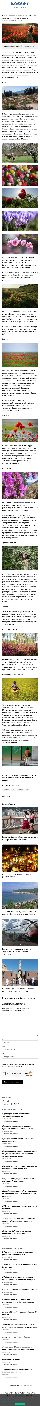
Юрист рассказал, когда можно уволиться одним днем (16, 1114)
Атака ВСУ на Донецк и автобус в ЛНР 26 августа (19, 1265)
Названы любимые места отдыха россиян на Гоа (16, 875)
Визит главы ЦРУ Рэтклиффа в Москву (20, 1289)
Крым (13, 789)
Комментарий (6, 1015)
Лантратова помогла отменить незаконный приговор (17, 1370)
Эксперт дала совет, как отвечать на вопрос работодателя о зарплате (19, 1219)
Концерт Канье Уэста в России (16, 1337)
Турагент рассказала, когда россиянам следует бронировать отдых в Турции (19, 912)
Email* (4, 1046)
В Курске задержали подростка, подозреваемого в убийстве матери (18, 1300)
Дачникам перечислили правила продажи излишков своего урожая (17, 1127)
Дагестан (6, 789)
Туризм (17, 785)
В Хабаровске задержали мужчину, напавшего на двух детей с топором (18, 1278)
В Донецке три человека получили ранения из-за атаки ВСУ (17, 1253)
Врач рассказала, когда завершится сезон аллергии (18, 1139)
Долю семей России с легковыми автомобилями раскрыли (16, 1232)
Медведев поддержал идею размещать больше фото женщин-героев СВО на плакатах (19, 1193)
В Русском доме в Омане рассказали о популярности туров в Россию (19, 989)
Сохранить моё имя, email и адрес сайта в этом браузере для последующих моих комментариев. (18, 1065)
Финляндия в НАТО (11, 1359)
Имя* (3, 1039)
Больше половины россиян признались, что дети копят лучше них (19, 1167)
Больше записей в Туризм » (30, 804)
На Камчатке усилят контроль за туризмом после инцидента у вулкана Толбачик (18, 951)
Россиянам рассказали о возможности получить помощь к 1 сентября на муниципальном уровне (19, 1153)
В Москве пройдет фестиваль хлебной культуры (19, 1207)
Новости (20, 789)
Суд (27, 789)
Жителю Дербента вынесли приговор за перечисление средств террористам (19, 1325)
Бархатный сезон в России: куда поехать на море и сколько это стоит (20, 838)
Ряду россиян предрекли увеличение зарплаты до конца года (18, 1179)
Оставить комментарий (10, 1121)
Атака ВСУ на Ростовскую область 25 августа (19, 1313)
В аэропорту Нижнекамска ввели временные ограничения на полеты (18, 1348)
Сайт (3, 1053)
